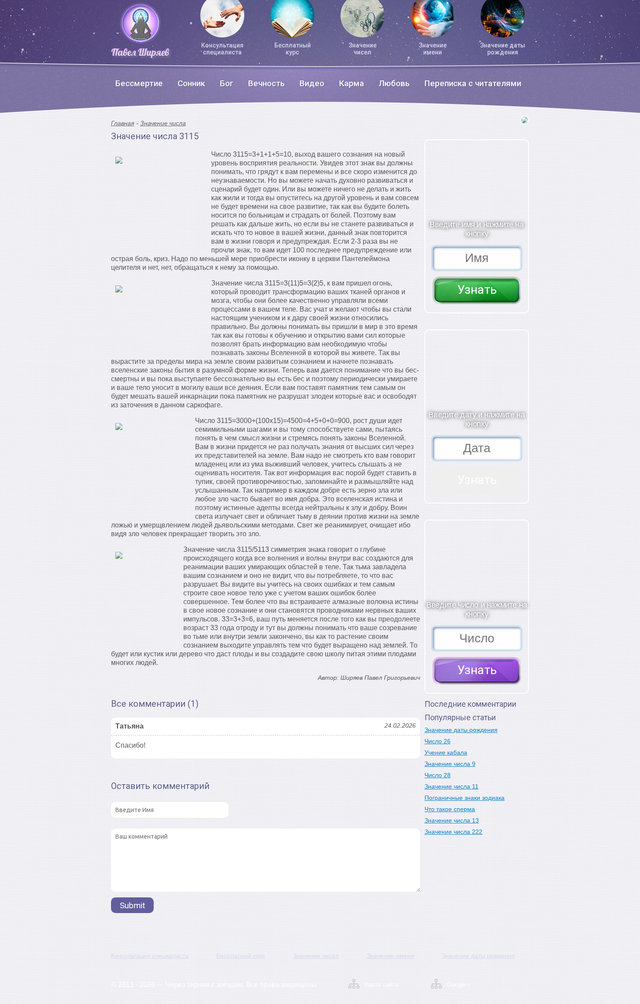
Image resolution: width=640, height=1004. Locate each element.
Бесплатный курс (292, 49)
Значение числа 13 (451, 820)
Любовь (394, 83)
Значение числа (163, 123)
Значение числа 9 (449, 763)
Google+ (458, 984)
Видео (312, 83)
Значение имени (433, 49)
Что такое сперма (449, 809)
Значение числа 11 (451, 786)
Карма (351, 83)
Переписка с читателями (472, 83)
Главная (122, 123)
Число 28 (437, 775)
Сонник (191, 83)
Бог (226, 83)
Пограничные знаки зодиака (464, 797)
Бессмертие (139, 83)
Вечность (266, 83)
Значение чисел (363, 49)
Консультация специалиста (222, 49)
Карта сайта (381, 984)
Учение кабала (445, 752)
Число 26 (437, 741)
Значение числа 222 (453, 831)
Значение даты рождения (502, 49)
